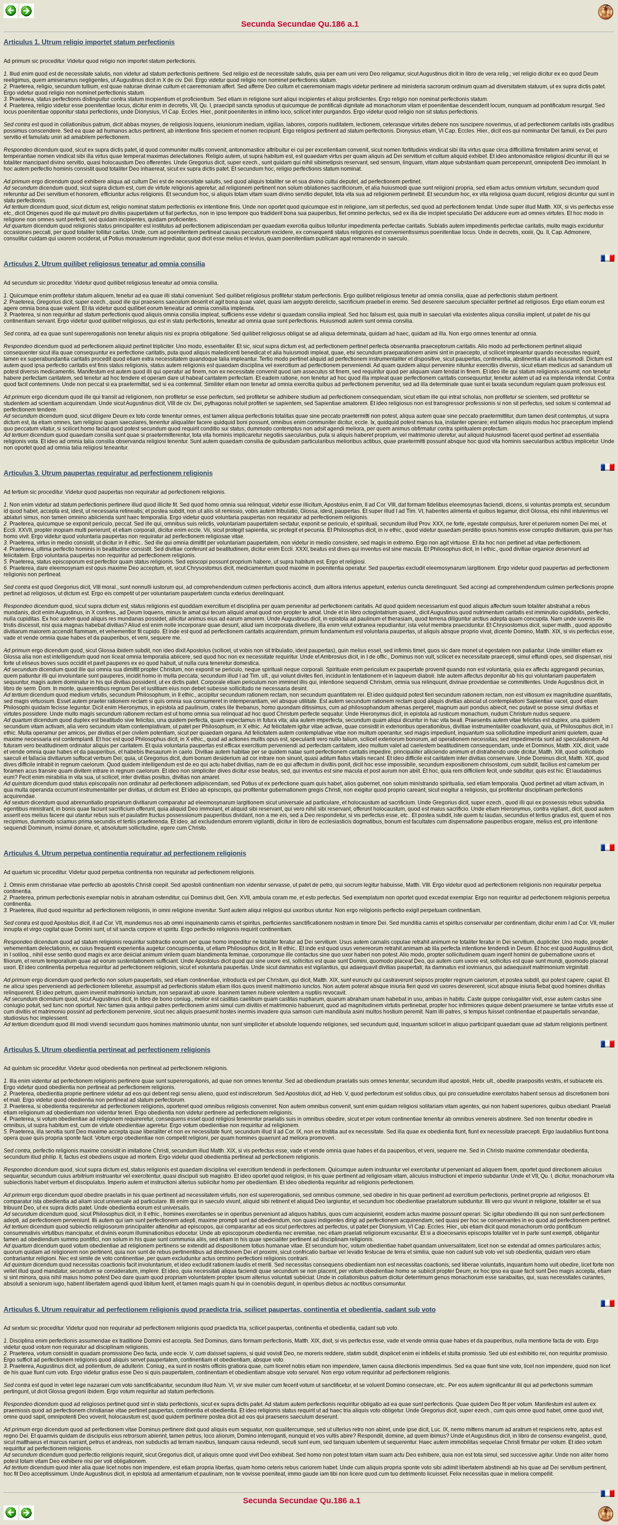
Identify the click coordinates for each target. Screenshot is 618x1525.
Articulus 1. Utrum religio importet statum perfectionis (89, 42)
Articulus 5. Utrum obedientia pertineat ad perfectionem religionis (107, 1049)
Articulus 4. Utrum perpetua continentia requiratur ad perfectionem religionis (125, 853)
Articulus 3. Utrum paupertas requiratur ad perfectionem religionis (108, 473)
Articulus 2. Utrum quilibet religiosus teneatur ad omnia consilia (104, 264)
